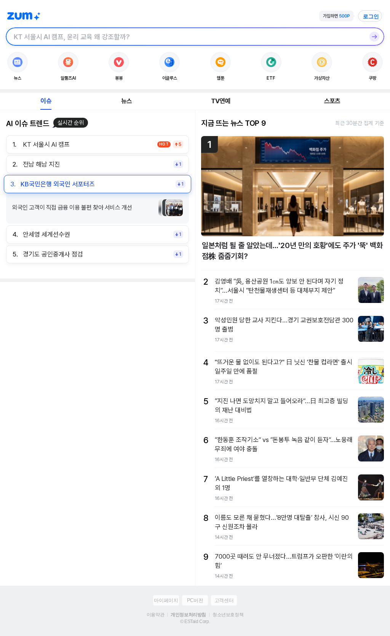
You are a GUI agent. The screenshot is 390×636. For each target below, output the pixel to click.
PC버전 (195, 600)
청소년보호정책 (228, 614)
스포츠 (332, 101)
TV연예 (220, 101)
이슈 (45, 101)
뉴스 (126, 101)
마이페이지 (166, 600)
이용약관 (155, 614)
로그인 (371, 16)
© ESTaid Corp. (195, 621)
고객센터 (223, 600)
